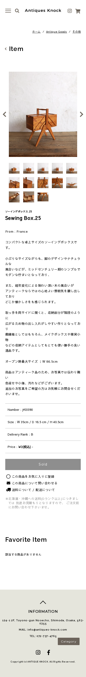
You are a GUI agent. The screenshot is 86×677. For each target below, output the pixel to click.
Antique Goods (56, 31)
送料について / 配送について (33, 490)
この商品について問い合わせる (35, 483)
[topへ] (43, 604)
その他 (76, 31)
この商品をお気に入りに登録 (33, 476)
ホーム (36, 31)
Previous (5, 114)
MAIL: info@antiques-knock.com (43, 629)
